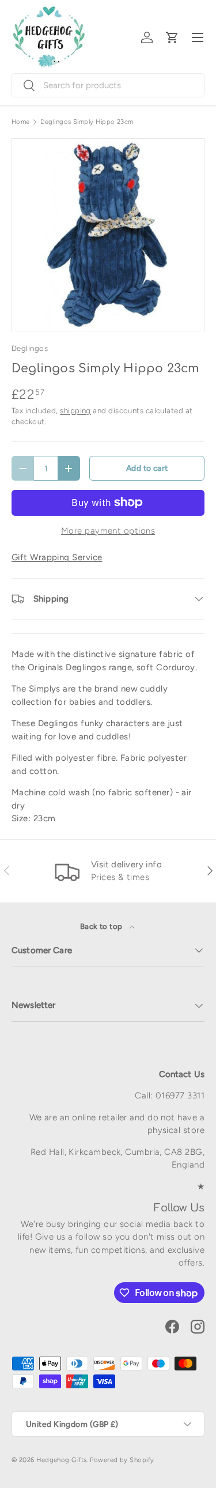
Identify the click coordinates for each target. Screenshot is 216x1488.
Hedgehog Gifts (61, 1460)
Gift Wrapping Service (57, 557)
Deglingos (30, 348)
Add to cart (147, 468)
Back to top (102, 926)
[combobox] (108, 85)
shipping (75, 410)
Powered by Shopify (122, 1460)
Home (21, 122)
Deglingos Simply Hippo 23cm (87, 122)
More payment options (108, 531)
